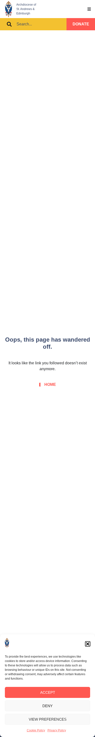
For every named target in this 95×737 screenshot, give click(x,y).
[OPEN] (89, 9)
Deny (47, 706)
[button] (87, 643)
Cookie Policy (36, 730)
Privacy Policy (57, 730)
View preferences (47, 719)
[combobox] (33, 24)
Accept (47, 692)
